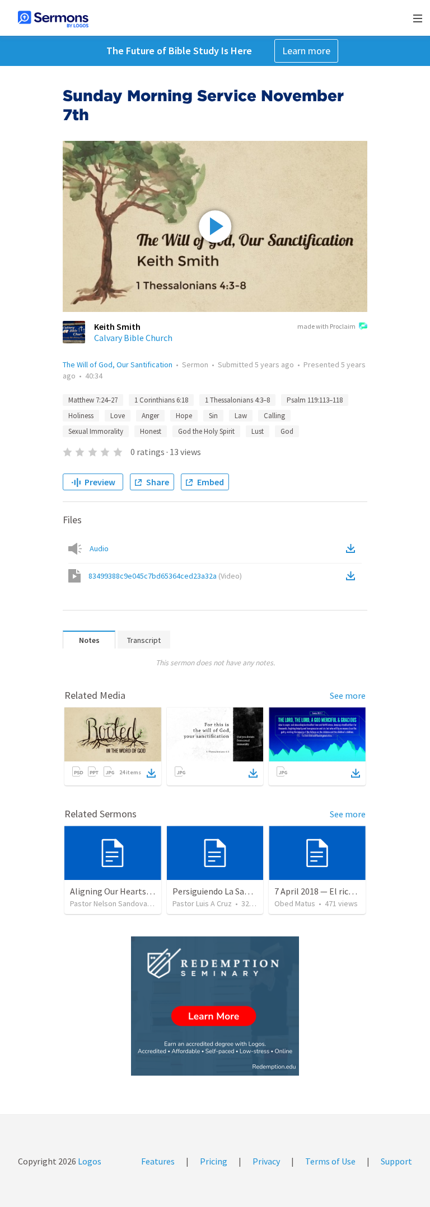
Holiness (81, 415)
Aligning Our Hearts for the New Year (140, 891)
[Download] (151, 773)
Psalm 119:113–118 (315, 400)
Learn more (306, 50)
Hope (184, 415)
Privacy (266, 1161)
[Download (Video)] (353, 575)
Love (117, 415)
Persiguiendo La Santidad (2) (226, 891)
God (287, 431)
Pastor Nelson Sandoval (109, 903)
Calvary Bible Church (133, 337)
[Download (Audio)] (353, 548)
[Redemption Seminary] (215, 1006)
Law (241, 415)
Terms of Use (330, 1161)
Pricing (213, 1161)
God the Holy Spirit (206, 431)
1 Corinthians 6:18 (161, 400)
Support (396, 1161)
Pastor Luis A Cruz (202, 903)
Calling (274, 415)
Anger (150, 415)
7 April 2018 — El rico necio (325, 891)
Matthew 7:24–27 (93, 400)
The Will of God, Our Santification (117, 364)
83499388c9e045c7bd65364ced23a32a (165, 576)
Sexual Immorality (95, 431)
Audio (99, 548)
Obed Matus (294, 903)
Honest (150, 431)
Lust (257, 431)
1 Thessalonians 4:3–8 (237, 400)
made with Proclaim (326, 326)
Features (158, 1161)
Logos (88, 1161)
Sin (213, 415)
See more (348, 695)
